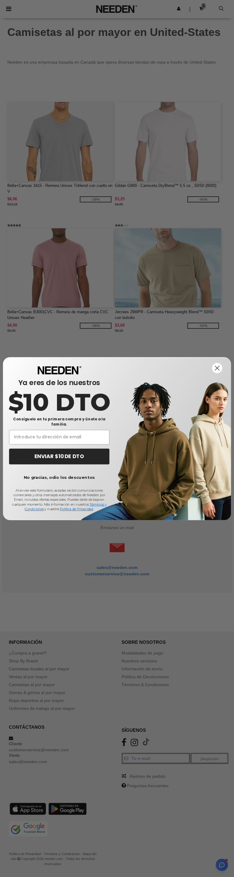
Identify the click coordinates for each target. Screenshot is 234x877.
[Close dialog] (217, 368)
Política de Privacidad (76, 509)
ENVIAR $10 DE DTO (59, 456)
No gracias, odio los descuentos (59, 477)
